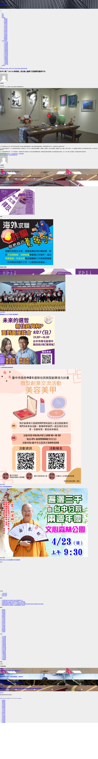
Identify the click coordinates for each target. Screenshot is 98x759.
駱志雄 (2, 83)
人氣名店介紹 (10, 68)
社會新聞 (5, 21)
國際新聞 (5, 18)
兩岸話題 (5, 23)
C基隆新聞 (6, 44)
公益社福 (3, 618)
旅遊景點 (5, 31)
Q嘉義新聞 (4, 652)
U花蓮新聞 (6, 60)
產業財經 (5, 37)
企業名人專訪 (4, 595)
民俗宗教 (5, 32)
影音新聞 (5, 39)
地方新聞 (15, 68)
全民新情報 (2, 68)
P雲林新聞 (6, 56)
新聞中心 (6, 174)
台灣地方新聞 (4, 40)
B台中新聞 (6, 43)
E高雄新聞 (4, 641)
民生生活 (5, 33)
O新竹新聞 (6, 55)
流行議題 (3, 626)
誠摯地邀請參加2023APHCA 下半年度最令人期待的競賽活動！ (9, 314)
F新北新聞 (6, 48)
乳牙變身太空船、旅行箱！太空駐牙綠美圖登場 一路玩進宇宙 (13, 601)
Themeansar (19, 698)
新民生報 (3, 4)
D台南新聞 (6, 45)
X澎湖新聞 (4, 658)
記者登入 (3, 65)
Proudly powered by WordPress (5, 698)
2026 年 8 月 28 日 (3, 673)
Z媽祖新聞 (4, 659)
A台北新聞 (6, 42)
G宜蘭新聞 (6, 49)
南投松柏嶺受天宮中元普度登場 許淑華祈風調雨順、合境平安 (11, 183)
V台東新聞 (6, 61)
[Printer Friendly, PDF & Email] (3, 153)
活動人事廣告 (2, 269)
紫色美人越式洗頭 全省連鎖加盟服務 (6, 271)
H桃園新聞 (6, 50)
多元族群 (5, 26)
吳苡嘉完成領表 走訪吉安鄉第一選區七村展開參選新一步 (10, 171)
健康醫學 (5, 22)
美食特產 (5, 29)
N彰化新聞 (6, 54)
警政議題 (5, 20)
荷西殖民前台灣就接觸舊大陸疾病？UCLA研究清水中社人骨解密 (14, 602)
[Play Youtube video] (49, 115)
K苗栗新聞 (6, 51)
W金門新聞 (6, 64)
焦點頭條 (3, 609)
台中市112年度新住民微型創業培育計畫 (6, 486)
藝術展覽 (5, 38)
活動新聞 (5, 34)
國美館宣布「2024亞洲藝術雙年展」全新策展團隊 (15, 153)
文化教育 (5, 28)
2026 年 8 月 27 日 (3, 684)
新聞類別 (3, 17)
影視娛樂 (5, 27)
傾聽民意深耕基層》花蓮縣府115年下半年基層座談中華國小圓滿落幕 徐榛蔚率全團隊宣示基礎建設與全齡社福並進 (20, 177)
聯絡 (3, 15)
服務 (3, 16)
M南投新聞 (6, 53)
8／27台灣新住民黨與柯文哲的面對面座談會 (6, 367)
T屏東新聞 (6, 59)
